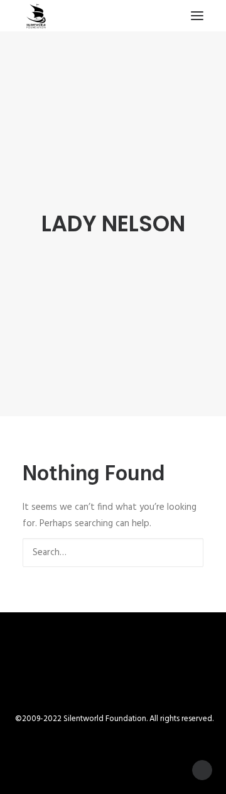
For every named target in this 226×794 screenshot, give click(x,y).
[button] (197, 15)
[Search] (113, 552)
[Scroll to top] (202, 770)
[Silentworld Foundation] (36, 15)
